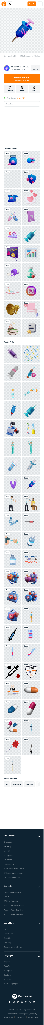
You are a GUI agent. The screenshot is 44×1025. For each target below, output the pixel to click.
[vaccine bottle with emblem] (12, 931)
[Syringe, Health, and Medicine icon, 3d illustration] (12, 819)
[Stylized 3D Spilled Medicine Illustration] (12, 382)
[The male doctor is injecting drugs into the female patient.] (12, 856)
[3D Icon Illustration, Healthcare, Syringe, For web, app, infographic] (12, 326)
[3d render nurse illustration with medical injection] (12, 725)
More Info (9, 102)
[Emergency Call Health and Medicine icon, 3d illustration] (12, 233)
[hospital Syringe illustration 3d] (12, 595)
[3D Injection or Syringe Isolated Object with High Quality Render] (12, 763)
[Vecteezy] (3, 3)
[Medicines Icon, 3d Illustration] (12, 177)
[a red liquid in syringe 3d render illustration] (12, 894)
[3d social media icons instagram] (12, 438)
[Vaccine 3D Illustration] (12, 688)
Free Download (22, 78)
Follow (35, 69)
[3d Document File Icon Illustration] (12, 513)
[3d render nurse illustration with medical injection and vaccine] (12, 744)
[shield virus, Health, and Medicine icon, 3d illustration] (12, 214)
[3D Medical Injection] (12, 576)
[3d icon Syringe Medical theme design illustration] (12, 651)
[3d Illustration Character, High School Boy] (12, 494)
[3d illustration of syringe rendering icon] (12, 539)
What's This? (21, 98)
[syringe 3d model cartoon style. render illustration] (12, 800)
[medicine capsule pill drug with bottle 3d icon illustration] (12, 401)
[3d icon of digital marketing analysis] (12, 364)
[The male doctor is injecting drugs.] (12, 838)
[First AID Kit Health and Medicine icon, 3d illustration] (12, 195)
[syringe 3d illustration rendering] (12, 613)
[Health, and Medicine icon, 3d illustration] (12, 158)
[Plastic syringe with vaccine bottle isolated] (12, 875)
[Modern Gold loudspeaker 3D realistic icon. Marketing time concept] (12, 457)
